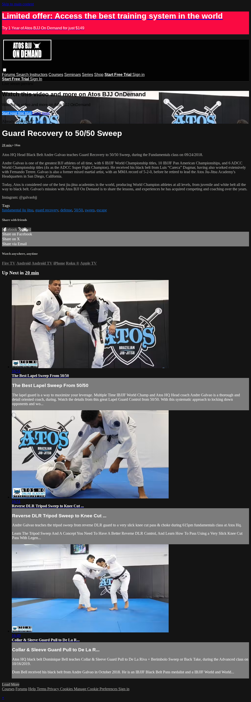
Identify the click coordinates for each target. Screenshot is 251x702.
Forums (9, 75)
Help (32, 689)
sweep (90, 210)
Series (87, 75)
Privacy (53, 689)
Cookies (67, 689)
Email (26, 229)
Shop (98, 75)
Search (23, 75)
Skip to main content (18, 4)
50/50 (78, 210)
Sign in (138, 75)
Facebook (10, 229)
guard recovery (46, 210)
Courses (56, 75)
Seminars (72, 75)
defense (66, 210)
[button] (4, 70)
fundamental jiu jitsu (17, 210)
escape (102, 210)
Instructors (39, 75)
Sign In (36, 79)
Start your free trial (17, 113)
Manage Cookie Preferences (96, 689)
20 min (7, 145)
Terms (42, 689)
